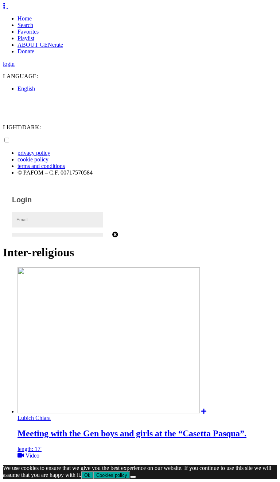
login (9, 64)
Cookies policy (111, 475)
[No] (133, 477)
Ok (87, 475)
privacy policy (34, 153)
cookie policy (33, 159)
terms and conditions (41, 166)
